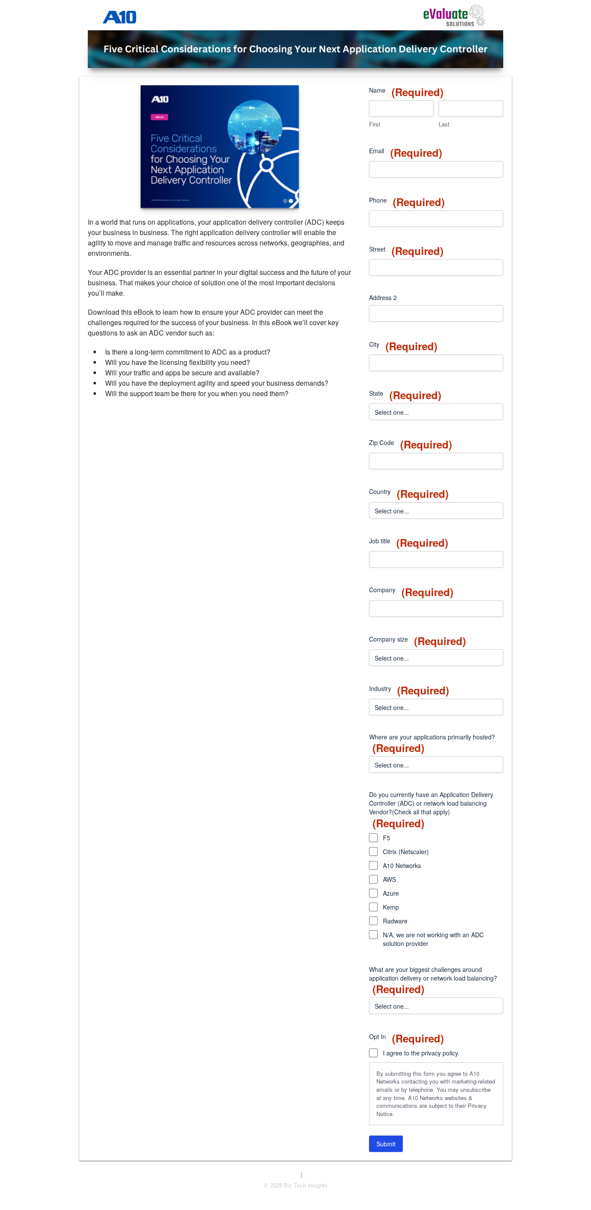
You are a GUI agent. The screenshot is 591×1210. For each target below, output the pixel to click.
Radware (395, 920)
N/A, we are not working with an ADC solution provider (433, 939)
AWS (389, 879)
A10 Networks (402, 865)
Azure (391, 893)
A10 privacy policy (327, 1175)
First (374, 124)
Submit (385, 1143)
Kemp (391, 907)
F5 (386, 837)
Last (444, 124)
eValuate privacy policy (270, 1175)
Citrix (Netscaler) (406, 851)
